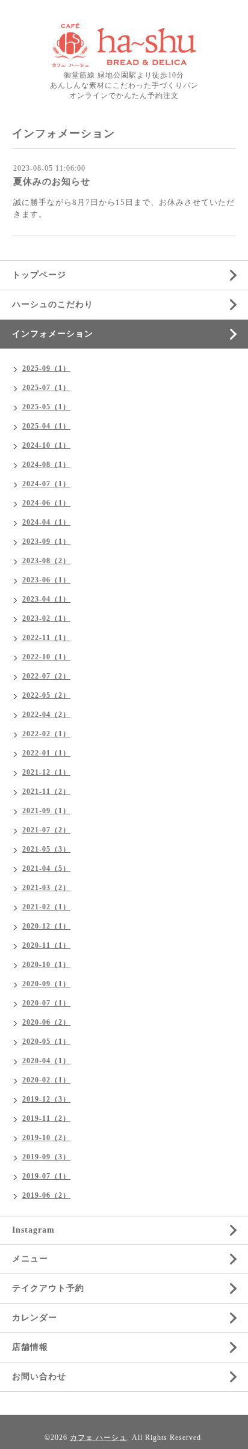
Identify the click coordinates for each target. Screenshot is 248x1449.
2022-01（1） (46, 753)
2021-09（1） (46, 811)
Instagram (33, 1229)
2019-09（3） (46, 1157)
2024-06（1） (46, 503)
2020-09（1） (46, 984)
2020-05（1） (46, 1041)
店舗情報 (30, 1347)
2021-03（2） (46, 887)
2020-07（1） (46, 1003)
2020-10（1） (46, 964)
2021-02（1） (46, 907)
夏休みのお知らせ (51, 181)
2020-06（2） (46, 1022)
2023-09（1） (46, 541)
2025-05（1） (46, 407)
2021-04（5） (46, 868)
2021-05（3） (46, 849)
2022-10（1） (46, 657)
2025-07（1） (46, 387)
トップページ (39, 274)
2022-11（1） (46, 637)
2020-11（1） (46, 945)
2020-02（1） (46, 1080)
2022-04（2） (46, 714)
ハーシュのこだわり (52, 304)
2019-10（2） (46, 1137)
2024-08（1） (46, 464)
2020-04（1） (46, 1061)
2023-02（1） (46, 618)
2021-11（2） (46, 791)
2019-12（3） (46, 1099)
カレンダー (34, 1317)
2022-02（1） (46, 734)
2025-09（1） (46, 368)
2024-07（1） (46, 484)
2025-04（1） (46, 426)
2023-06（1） (46, 580)
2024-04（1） (46, 522)
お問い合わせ (39, 1376)
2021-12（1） (46, 772)
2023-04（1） (46, 599)
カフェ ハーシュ (98, 1437)
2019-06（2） (46, 1195)
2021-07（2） (46, 830)
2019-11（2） (46, 1118)
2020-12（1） (46, 926)
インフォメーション (52, 333)
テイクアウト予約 (48, 1288)
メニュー (30, 1258)
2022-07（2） (46, 676)
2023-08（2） (46, 561)
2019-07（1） (46, 1176)
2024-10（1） (46, 445)
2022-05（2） (46, 695)
